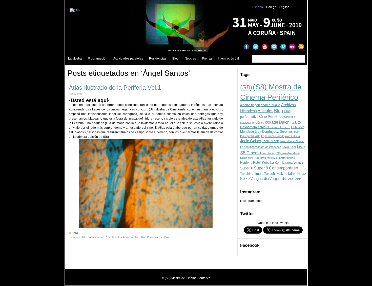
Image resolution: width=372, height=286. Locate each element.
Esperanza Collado (272, 136)
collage (271, 122)
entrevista (254, 136)
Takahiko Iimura (251, 174)
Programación (97, 58)
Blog (175, 58)
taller (292, 173)
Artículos (265, 110)
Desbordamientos (253, 127)
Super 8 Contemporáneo (276, 168)
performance (287, 157)
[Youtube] (266, 47)
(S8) (246, 87)
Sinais (298, 162)
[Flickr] (293, 47)
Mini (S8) (253, 157)
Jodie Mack (270, 141)
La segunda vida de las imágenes (260, 146)
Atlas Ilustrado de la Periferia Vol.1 (115, 87)
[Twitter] (257, 47)
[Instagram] (275, 47)
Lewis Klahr (289, 146)
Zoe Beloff (294, 178)
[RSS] (302, 47)
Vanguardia (259, 179)
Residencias (157, 58)
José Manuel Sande (292, 141)
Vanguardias (278, 179)
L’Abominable (284, 153)
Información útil (228, 58)
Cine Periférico (271, 117)
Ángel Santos (114, 237)
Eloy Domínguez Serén (271, 132)
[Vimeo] (284, 47)
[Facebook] (248, 47)
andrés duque (270, 105)
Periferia (246, 162)
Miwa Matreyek (269, 157)
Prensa (207, 58)
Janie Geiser (250, 141)
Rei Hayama (284, 162)
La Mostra (75, 58)
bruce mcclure (131, 237)
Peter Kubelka (263, 162)
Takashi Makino (275, 174)
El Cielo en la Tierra (278, 127)
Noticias (190, 58)
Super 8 (246, 168)
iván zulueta (292, 136)
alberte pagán (250, 105)
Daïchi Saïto (290, 122)
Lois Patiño (268, 153)
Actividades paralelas (128, 58)
